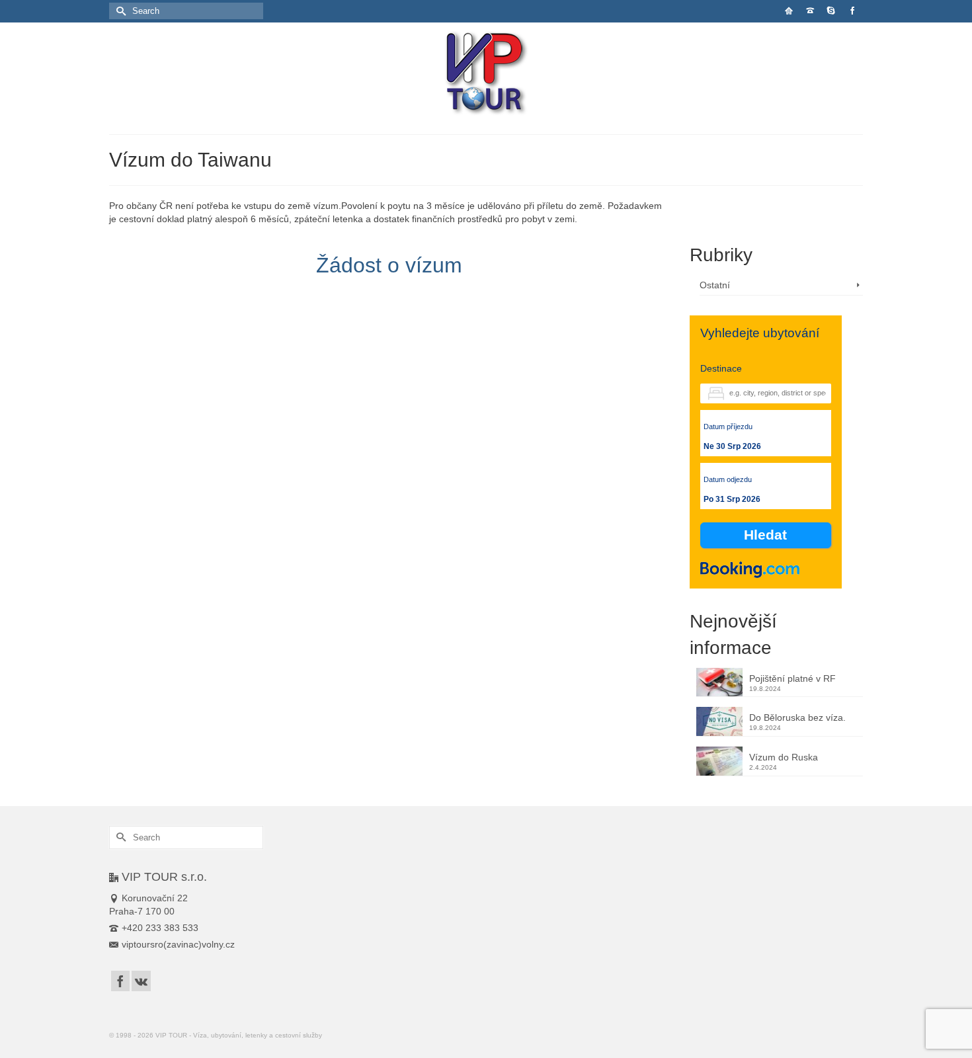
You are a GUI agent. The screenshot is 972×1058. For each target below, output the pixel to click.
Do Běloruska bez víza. (797, 717)
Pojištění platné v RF (792, 678)
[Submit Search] (119, 11)
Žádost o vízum (389, 265)
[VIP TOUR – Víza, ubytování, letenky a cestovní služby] (486, 74)
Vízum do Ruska (783, 757)
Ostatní (715, 285)
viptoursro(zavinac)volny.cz (178, 944)
